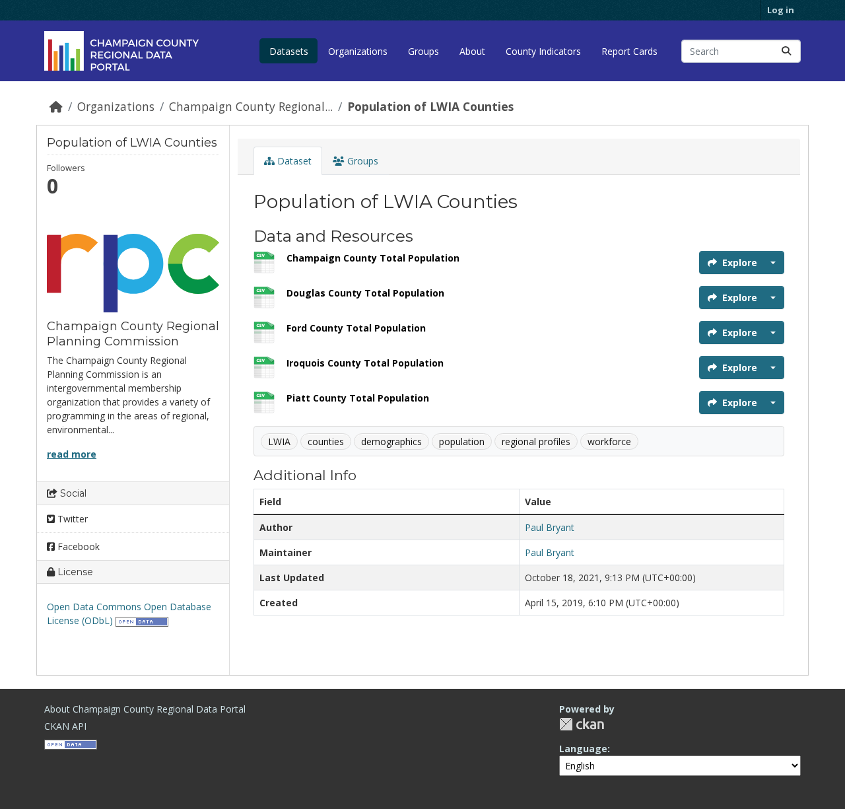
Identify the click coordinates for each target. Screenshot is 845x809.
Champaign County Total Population (373, 258)
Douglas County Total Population (365, 293)
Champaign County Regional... (251, 106)
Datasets (288, 51)
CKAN (581, 724)
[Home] (56, 106)
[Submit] (786, 51)
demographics (391, 441)
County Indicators (543, 51)
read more (71, 454)
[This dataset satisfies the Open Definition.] (142, 620)
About (472, 51)
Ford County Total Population (356, 328)
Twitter (71, 518)
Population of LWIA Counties (430, 106)
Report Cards (629, 51)
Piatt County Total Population (358, 398)
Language (583, 748)
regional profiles (536, 441)
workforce (609, 441)
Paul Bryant (549, 527)
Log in (780, 10)
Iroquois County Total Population (365, 363)
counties (326, 441)
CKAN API (65, 726)
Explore (739, 262)
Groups (423, 51)
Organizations (358, 51)
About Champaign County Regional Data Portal (145, 709)
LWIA (279, 441)
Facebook (77, 546)
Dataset (293, 161)
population (462, 441)
